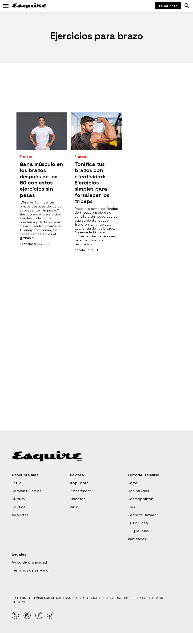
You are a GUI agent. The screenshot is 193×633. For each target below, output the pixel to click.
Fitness (26, 157)
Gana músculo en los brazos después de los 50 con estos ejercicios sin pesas (41, 179)
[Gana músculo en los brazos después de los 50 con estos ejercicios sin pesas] (41, 131)
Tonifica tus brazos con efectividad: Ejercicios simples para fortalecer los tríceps (92, 182)
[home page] (29, 5)
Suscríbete (168, 6)
